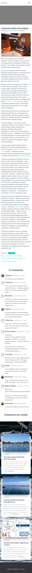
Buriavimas (11, 253)
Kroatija (14, 261)
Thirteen (8, 275)
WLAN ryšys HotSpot (24, 155)
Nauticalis (9, 377)
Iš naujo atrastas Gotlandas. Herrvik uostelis (14, 458)
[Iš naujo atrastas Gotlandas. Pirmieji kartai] (16, 485)
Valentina (9, 282)
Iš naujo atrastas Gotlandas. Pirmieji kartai (14, 501)
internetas (15, 258)
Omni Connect (19, 206)
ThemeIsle (22, 569)
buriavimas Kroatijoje (16, 255)
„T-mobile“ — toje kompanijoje (15, 101)
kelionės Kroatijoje (6, 261)
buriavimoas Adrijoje (7, 258)
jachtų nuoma (22, 258)
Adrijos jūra (8, 255)
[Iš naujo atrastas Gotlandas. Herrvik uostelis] (16, 442)
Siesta (7, 366)
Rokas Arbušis (10, 331)
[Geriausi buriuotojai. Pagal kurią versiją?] (16, 528)
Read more (11, 471)
